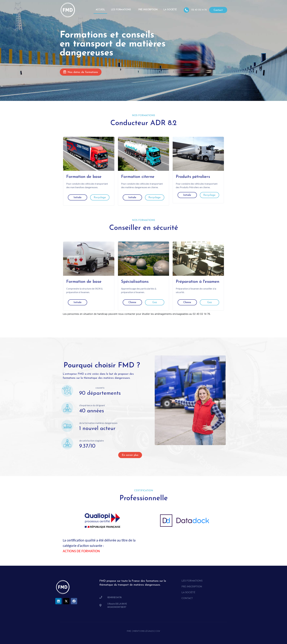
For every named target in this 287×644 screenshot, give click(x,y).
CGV (157, 631)
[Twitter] (66, 601)
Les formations (121, 10)
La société (170, 10)
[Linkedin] (58, 601)
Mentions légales (143, 631)
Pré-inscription (148, 10)
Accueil (100, 10)
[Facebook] (74, 601)
